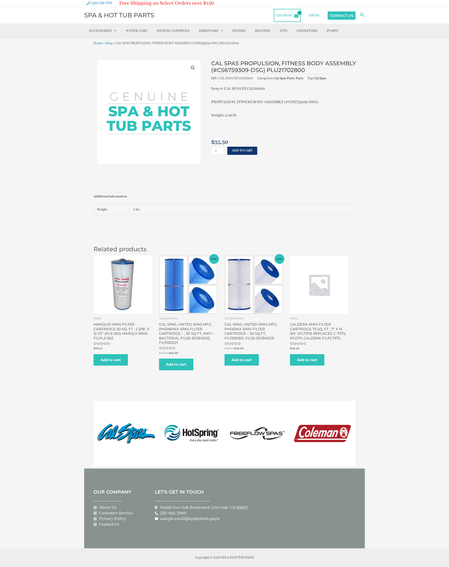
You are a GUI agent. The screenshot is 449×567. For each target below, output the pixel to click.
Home (98, 43)
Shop (109, 43)
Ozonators (307, 31)
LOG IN (314, 15)
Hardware (208, 31)
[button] (193, 68)
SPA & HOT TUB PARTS (119, 15)
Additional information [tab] (110, 196)
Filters (239, 31)
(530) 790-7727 (101, 3)
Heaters (262, 31)
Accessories (100, 31)
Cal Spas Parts (284, 78)
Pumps (332, 31)
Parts (299, 78)
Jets (283, 31)
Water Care (137, 31)
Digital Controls (173, 31)
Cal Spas (320, 78)
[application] (114, 31)
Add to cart (242, 151)
